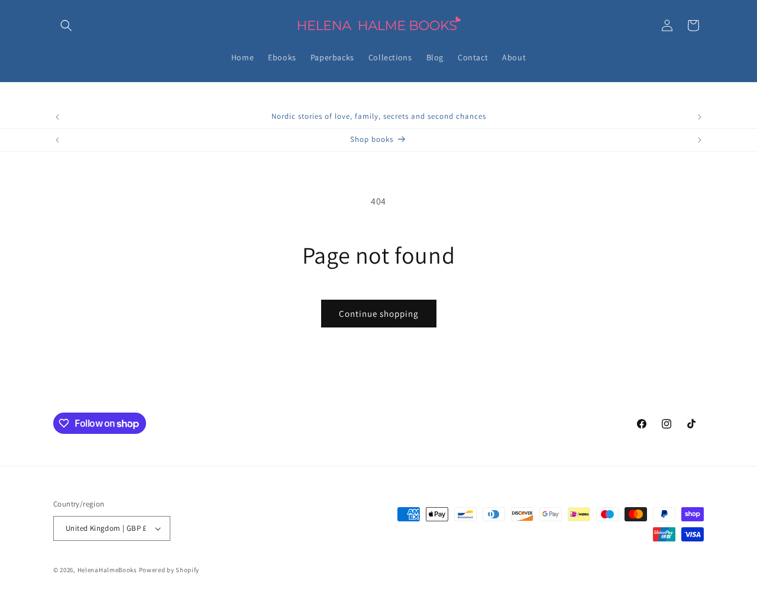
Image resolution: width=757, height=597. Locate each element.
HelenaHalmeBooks (107, 570)
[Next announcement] (700, 117)
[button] (66, 25)
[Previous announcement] (57, 117)
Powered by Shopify (169, 570)
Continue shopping (379, 313)
